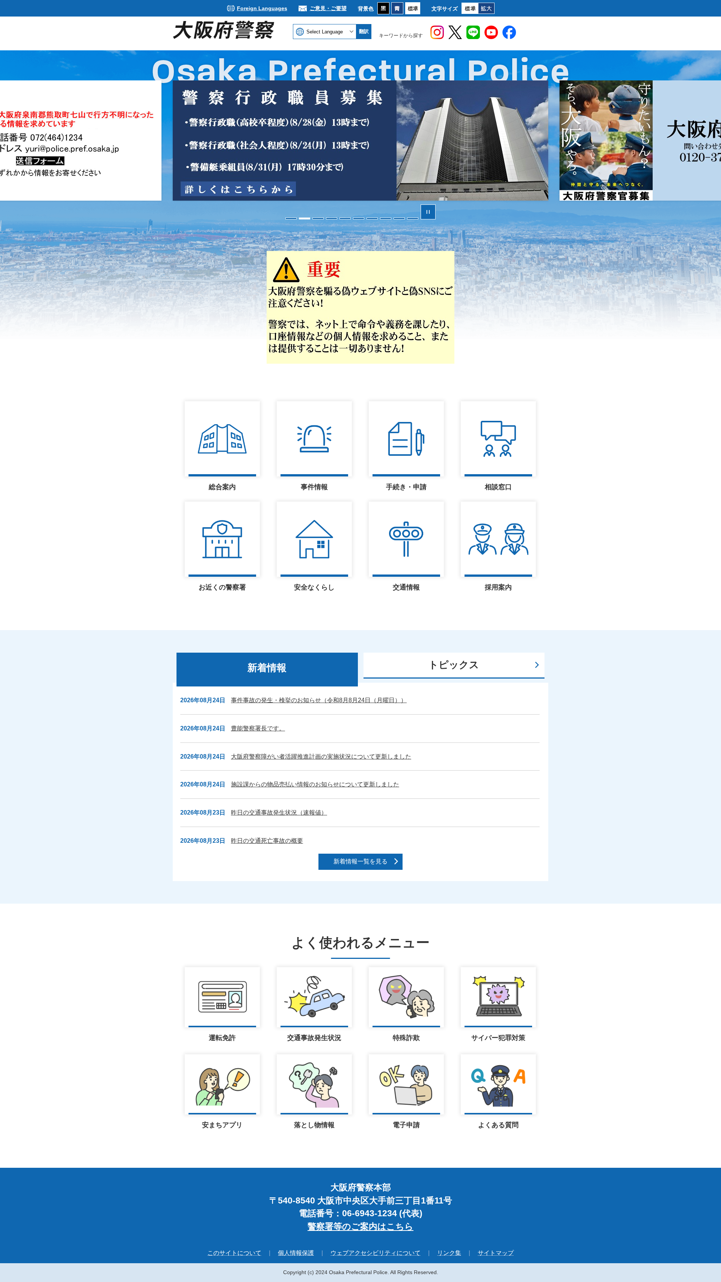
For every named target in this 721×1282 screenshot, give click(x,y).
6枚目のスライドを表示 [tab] (358, 218)
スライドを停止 (428, 211)
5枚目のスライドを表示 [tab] (345, 218)
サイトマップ (496, 1253)
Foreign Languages (262, 8)
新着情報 (267, 667)
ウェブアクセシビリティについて (375, 1253)
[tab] (267, 669)
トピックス (453, 664)
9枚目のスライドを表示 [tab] (399, 218)
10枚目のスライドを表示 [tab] (412, 218)
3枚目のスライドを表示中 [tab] (318, 218)
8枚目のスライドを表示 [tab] (385, 218)
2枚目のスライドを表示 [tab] (304, 218)
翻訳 (364, 31)
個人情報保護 (296, 1253)
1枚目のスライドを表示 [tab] (291, 218)
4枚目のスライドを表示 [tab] (331, 218)
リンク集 (449, 1253)
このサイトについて (234, 1253)
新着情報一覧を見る (360, 861)
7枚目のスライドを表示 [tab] (372, 218)
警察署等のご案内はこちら (360, 1226)
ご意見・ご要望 (328, 8)
